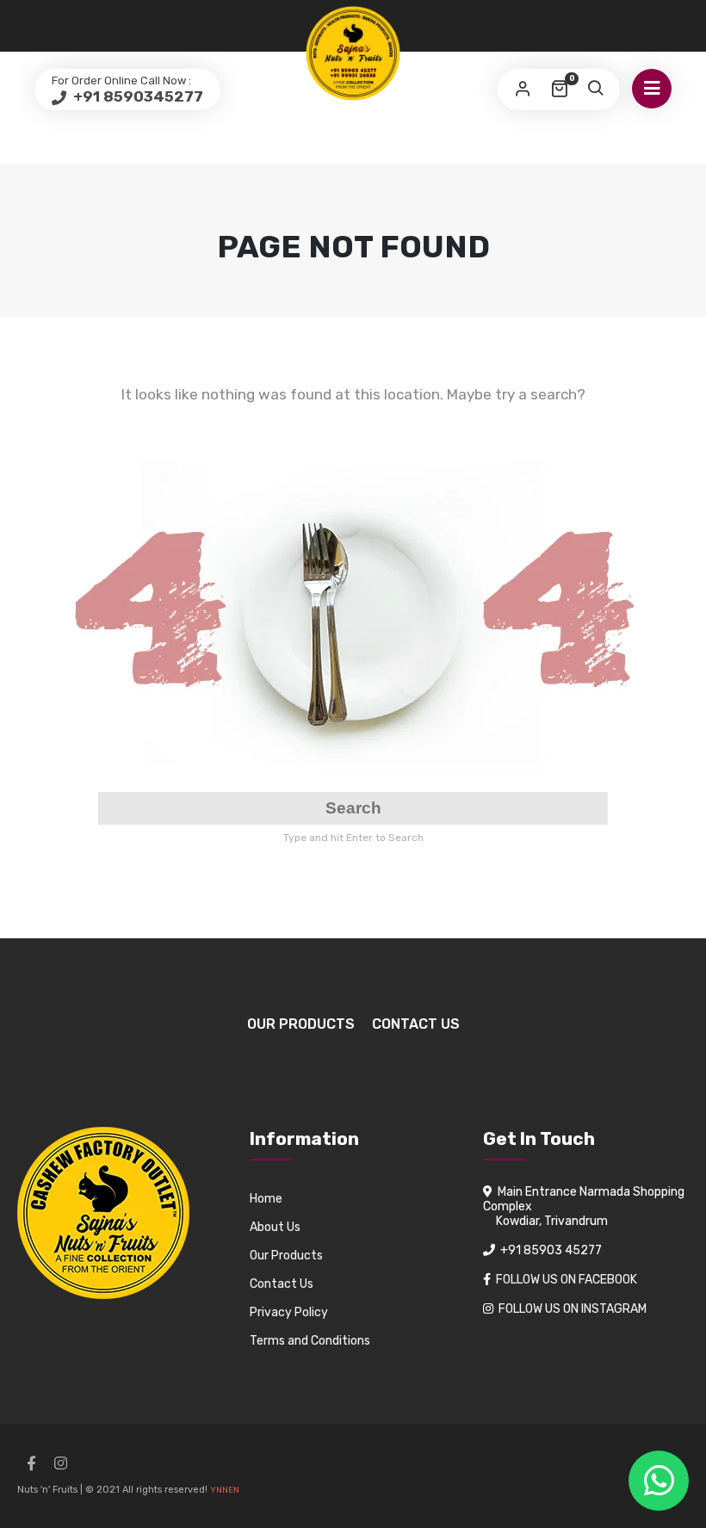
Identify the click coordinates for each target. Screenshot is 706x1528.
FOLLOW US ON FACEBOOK (566, 1279)
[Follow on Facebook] (31, 1463)
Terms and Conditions (310, 1340)
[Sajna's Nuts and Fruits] (353, 53)
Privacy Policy (289, 1312)
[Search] (594, 89)
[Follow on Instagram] (60, 1463)
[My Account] (522, 89)
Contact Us (416, 1024)
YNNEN (224, 1490)
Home (266, 1198)
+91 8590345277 (136, 96)
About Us (275, 1227)
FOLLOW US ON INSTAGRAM (573, 1309)
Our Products (301, 1024)
